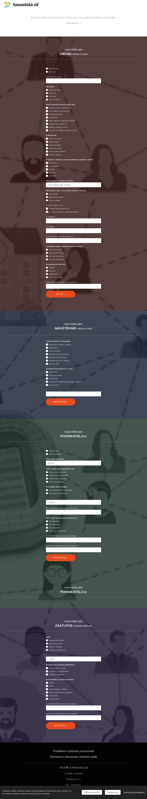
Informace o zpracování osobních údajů (73, 756)
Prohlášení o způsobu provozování (73, 751)
